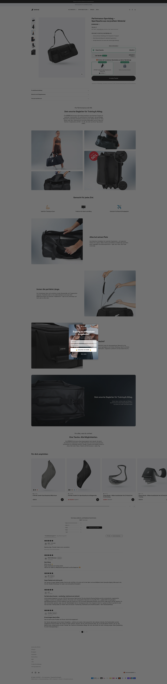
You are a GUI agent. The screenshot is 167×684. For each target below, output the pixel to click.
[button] (83, 355)
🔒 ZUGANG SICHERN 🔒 (83, 350)
